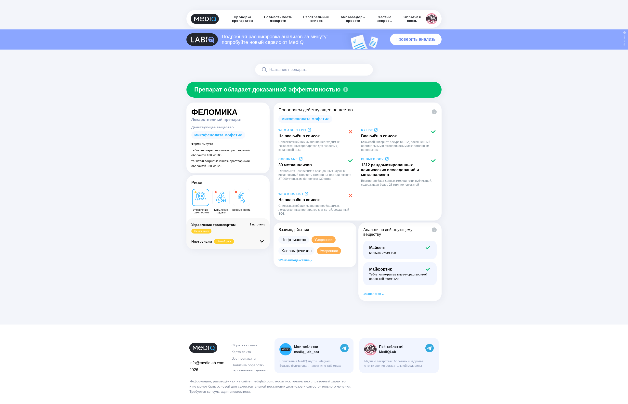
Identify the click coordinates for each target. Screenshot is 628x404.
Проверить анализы (415, 39)
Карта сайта (241, 352)
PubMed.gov (372, 159)
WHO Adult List (292, 130)
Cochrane (288, 159)
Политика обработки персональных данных (250, 367)
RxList (367, 130)
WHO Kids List (290, 194)
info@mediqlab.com (206, 363)
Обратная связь (244, 345)
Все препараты (244, 358)
